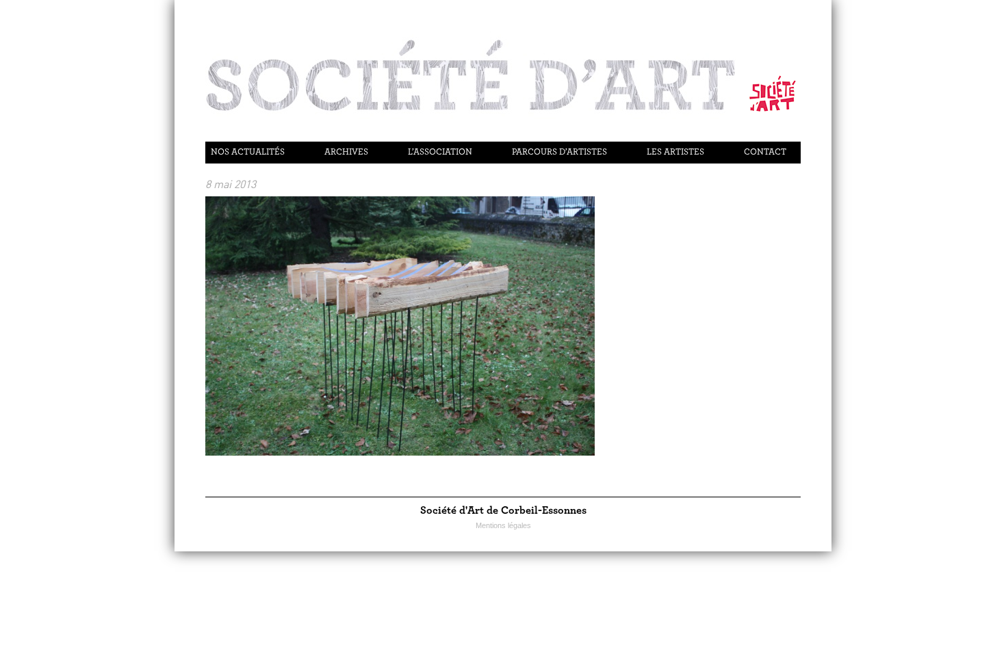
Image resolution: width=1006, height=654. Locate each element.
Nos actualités (248, 152)
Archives (346, 152)
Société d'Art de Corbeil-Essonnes (503, 510)
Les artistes (675, 152)
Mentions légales (503, 525)
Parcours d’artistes (559, 152)
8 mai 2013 (230, 184)
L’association (440, 152)
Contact (765, 152)
